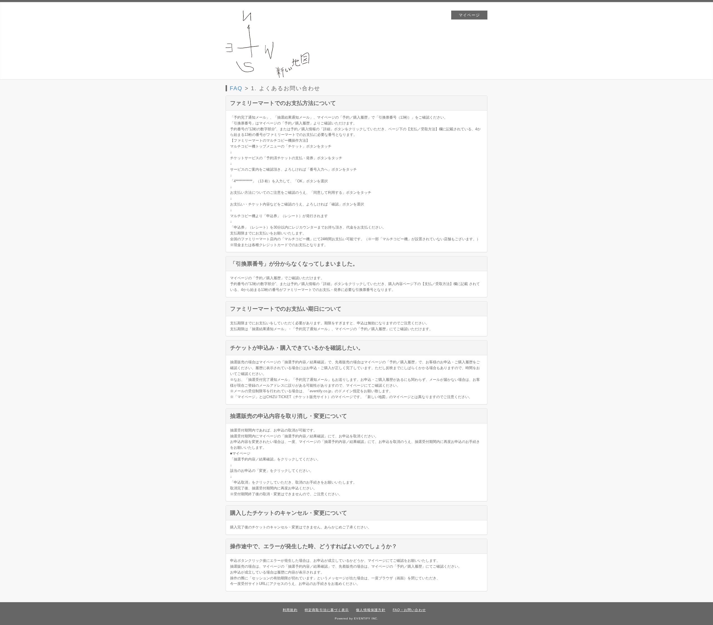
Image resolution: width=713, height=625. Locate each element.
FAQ (236, 88)
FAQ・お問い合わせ (409, 610)
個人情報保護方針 (370, 610)
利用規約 (290, 610)
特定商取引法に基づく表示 (327, 610)
